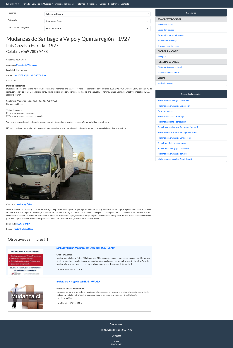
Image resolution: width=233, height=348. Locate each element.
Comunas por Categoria (18, 27)
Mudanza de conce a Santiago (171, 116)
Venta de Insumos (165, 83)
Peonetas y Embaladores (169, 72)
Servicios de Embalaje (167, 40)
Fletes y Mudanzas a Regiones (171, 35)
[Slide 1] (69, 196)
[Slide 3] (84, 196)
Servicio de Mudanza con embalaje (173, 143)
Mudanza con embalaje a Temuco (172, 153)
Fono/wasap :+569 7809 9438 (116, 329)
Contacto (125, 4)
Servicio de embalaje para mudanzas (174, 148)
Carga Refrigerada (166, 30)
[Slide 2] (79, 196)
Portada (26, 4)
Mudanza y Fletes (24, 204)
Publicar (102, 4)
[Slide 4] (89, 196)
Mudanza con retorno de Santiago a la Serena (178, 132)
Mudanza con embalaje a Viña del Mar (174, 138)
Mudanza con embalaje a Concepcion (174, 106)
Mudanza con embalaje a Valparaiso (173, 100)
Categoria (12, 20)
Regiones (12, 13)
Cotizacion (92, 4)
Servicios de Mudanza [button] (41, 4)
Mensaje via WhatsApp (26, 65)
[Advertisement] (191, 185)
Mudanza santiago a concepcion (172, 121)
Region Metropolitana (23, 229)
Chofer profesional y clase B (170, 67)
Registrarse (113, 4)
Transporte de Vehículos (168, 46)
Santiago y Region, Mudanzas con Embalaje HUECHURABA (85, 247)
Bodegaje (162, 56)
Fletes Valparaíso (165, 111)
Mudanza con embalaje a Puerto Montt (175, 159)
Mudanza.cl (12, 3)
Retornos (81, 4)
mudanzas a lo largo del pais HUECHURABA (78, 281)
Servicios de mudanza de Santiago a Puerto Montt (180, 127)
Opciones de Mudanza (65, 4)
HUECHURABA (23, 224)
